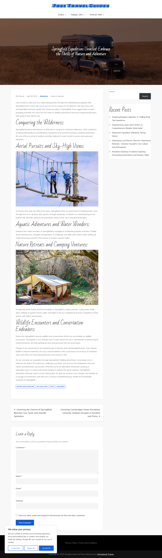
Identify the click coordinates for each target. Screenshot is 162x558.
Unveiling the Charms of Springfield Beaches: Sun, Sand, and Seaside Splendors (33, 413)
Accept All (46, 548)
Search (112, 91)
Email (19, 488)
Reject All (31, 548)
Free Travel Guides (81, 5)
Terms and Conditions (88, 543)
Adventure (44, 96)
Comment (20, 447)
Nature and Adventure (25, 386)
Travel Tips (77, 15)
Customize (15, 548)
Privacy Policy (71, 543)
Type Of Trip (95, 15)
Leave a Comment (57, 96)
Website (19, 501)
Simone (21, 96)
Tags (52, 386)
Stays (61, 15)
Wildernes (61, 386)
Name (19, 476)
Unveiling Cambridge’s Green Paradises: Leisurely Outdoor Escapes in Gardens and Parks (80, 413)
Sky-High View (42, 386)
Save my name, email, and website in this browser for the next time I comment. (52, 515)
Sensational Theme (105, 554)
